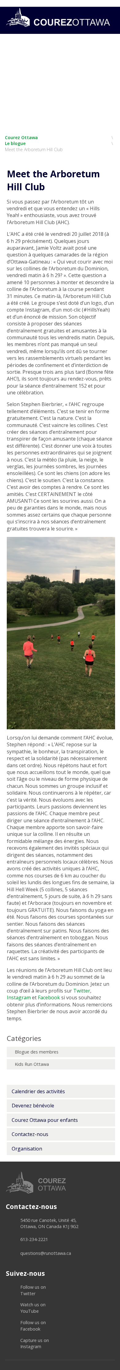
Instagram (34, 1343)
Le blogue (15, 143)
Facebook (33, 1326)
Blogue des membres (36, 1052)
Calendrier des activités (38, 1091)
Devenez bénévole (33, 1105)
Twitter (33, 1290)
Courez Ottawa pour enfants (45, 1120)
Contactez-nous (30, 1134)
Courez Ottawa (21, 137)
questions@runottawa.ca (45, 1253)
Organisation (27, 1148)
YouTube (33, 1308)
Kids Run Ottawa (32, 1064)
